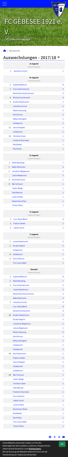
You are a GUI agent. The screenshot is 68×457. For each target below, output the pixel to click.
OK (62, 443)
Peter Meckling (18, 162)
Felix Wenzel (17, 192)
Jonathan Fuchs (20, 71)
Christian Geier (19, 136)
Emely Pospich (19, 245)
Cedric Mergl (17, 188)
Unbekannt (18, 123)
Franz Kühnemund (21, 89)
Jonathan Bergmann (21, 171)
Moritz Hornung (19, 110)
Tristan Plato (17, 205)
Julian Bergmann (19, 175)
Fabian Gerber (19, 223)
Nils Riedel (17, 144)
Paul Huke (17, 148)
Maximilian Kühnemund (23, 93)
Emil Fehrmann (18, 179)
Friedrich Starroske (21, 140)
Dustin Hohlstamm (21, 102)
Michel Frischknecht (21, 97)
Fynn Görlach (18, 258)
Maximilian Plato (19, 201)
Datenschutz (35, 448)
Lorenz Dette (17, 197)
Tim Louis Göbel (19, 263)
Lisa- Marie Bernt (20, 219)
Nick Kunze (18, 114)
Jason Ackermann (20, 241)
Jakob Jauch (18, 227)
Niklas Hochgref (19, 119)
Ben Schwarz (17, 184)
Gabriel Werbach (20, 84)
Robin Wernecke (18, 167)
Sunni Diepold (19, 127)
